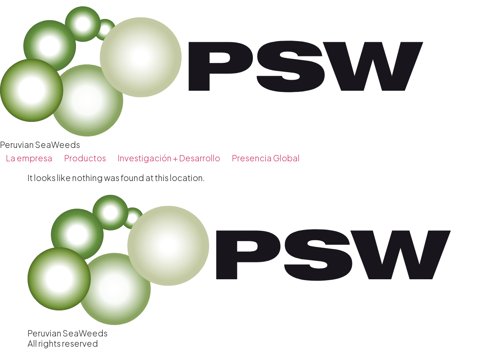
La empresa (29, 158)
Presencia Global (266, 158)
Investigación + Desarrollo (169, 158)
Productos (85, 158)
